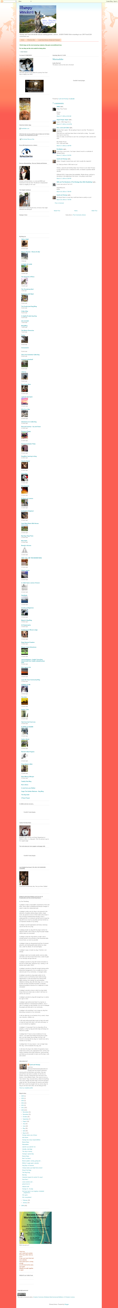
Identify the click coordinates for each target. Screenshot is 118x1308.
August (25, 1121)
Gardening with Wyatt (27, 294)
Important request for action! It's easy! (32, 1177)
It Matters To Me (25, 684)
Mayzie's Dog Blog (26, 620)
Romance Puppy (26, 431)
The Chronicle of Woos (27, 276)
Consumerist (25, 347)
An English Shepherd (27, 511)
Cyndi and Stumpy (62, 159)
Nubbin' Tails (25, 709)
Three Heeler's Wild (26, 764)
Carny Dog (24, 473)
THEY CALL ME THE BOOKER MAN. (31, 558)
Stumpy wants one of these (29, 1135)
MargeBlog (24, 325)
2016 (22, 1098)
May (24, 1128)
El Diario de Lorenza (27, 498)
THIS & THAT (25, 239)
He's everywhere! (26, 1197)
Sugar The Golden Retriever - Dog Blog (32, 791)
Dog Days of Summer (28, 1165)
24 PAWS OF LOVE (26, 264)
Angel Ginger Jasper (62, 119)
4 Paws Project (25, 798)
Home (22, 40)
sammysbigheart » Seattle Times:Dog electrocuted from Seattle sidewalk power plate (33, 661)
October (25, 1116)
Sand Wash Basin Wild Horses (30, 523)
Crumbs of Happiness (27, 608)
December (26, 1112)
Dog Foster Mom (26, 384)
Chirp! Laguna (25, 570)
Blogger (67, 1304)
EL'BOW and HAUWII (27, 727)
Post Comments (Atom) (79, 215)
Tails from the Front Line (28, 722)
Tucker (23, 335)
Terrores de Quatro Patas (28, 444)
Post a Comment (59, 203)
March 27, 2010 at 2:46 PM (64, 145)
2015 (22, 1100)
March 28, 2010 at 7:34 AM (64, 199)
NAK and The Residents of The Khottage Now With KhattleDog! (74, 182)
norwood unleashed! (27, 359)
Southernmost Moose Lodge (29, 630)
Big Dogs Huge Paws (27, 536)
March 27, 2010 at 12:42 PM (64, 124)
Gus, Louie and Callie (63, 127)
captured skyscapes (27, 397)
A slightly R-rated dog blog (29, 316)
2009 (22, 1205)
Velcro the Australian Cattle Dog (30, 354)
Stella (58, 106)
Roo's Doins (24, 784)
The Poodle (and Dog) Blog (29, 306)
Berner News (25, 1142)
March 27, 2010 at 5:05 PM (64, 178)
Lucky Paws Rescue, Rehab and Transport (49, 40)
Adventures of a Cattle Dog (29, 422)
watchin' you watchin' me (28, 1147)
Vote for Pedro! (25, 461)
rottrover (23, 372)
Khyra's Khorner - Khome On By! (30, 252)
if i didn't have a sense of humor (30, 583)
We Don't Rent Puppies (27, 751)
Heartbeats (24, 595)
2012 (22, 1105)
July (24, 1123)
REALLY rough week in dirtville (30, 1163)
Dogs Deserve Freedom (28, 642)
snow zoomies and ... (28, 1182)
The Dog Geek (25, 794)
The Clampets (25, 486)
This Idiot (24, 697)
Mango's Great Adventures (28, 647)
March (24, 1133)
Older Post (94, 210)
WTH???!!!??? (26, 1184)
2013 (22, 1103)
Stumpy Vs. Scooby (27, 1189)
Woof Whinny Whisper (27, 776)
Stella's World (25, 739)
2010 (22, 1110)
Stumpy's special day (28, 1154)
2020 (22, 1096)
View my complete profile (26, 1088)
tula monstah (25, 321)
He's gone (25, 1195)
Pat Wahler (60, 149)
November (26, 1114)
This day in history (27, 1151)
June (24, 1126)
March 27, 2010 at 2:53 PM (64, 155)
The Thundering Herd (27, 289)
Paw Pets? (25, 1179)
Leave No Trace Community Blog (30, 679)
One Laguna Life (26, 667)
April (24, 1130)
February (25, 1200)
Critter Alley (24, 311)
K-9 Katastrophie (26, 625)
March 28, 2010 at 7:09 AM (64, 191)
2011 (22, 1107)
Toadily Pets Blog (26, 781)
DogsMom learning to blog (29, 456)
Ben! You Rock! (26, 1158)
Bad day (24, 1175)
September (26, 1119)
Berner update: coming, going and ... (32, 1161)
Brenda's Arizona (26, 545)
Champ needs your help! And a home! (32, 1168)
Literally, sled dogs (27, 1149)
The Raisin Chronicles (27, 330)
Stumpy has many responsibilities (31, 1140)
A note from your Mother (28, 788)
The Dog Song (26, 1172)
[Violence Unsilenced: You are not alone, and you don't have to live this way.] (34, 86)
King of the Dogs (26, 1170)
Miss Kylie (24, 540)
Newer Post (57, 210)
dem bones (25, 1137)
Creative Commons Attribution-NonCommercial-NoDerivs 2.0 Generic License (54, 1297)
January (25, 1202)
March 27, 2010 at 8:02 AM (64, 116)
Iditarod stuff (25, 1186)
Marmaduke (25, 1144)
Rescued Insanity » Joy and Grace (31, 426)
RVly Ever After (31, 40)
